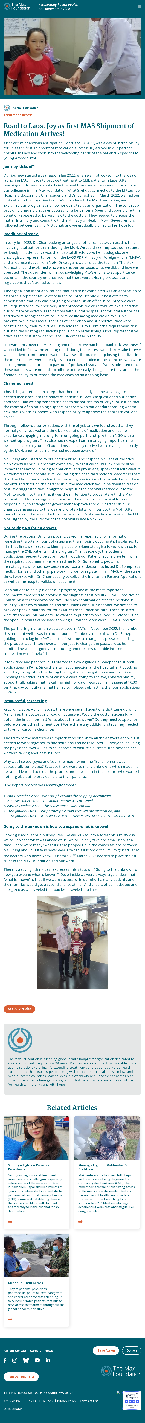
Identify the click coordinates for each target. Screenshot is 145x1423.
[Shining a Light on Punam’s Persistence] (10, 1222)
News (49, 1351)
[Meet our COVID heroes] (10, 1320)
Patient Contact (15, 1351)
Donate (132, 1350)
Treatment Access (18, 115)
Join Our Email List (21, 1377)
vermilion (17, 1409)
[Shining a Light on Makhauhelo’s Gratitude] (80, 1222)
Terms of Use (89, 1401)
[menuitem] (5, 1362)
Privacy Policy (66, 1401)
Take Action (106, 1350)
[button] (139, 7)
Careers (35, 1351)
